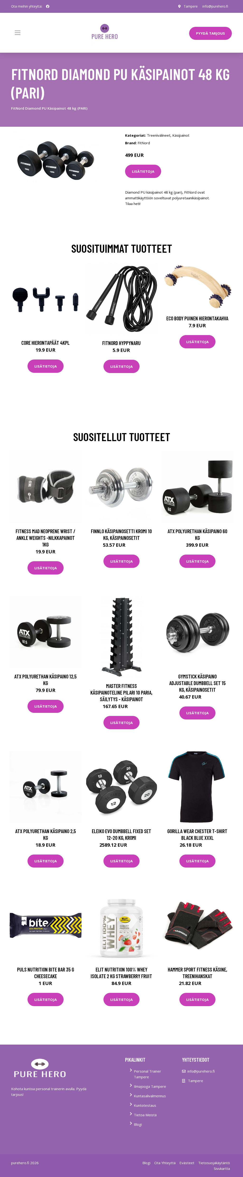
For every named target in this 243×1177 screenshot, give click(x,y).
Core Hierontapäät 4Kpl (45, 343)
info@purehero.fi (215, 6)
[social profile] (47, 6)
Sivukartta (222, 1168)
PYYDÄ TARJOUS (210, 33)
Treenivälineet (158, 135)
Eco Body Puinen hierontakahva (197, 318)
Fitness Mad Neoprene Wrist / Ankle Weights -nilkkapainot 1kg (45, 537)
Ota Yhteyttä (165, 1162)
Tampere (191, 6)
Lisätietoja (143, 171)
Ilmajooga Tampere (150, 1086)
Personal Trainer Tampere (147, 1074)
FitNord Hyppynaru (121, 343)
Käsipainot (180, 135)
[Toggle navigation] (17, 32)
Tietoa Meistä (145, 1114)
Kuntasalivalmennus (150, 1095)
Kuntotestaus (145, 1105)
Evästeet (186, 1162)
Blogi (138, 1124)
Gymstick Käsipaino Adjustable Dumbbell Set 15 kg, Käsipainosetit (197, 683)
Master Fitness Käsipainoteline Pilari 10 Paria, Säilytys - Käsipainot (121, 692)
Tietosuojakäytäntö (214, 1162)
